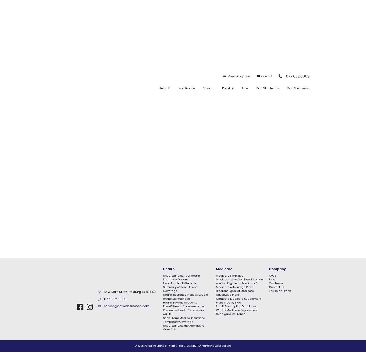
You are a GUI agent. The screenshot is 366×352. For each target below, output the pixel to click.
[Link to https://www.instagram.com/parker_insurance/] (90, 306)
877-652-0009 (115, 299)
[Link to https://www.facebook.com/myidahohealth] (80, 306)
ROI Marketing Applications (214, 346)
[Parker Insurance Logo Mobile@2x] (75, 289)
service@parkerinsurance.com (126, 306)
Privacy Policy (176, 346)
